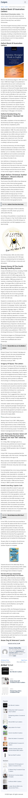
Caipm (14, 655)
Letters (11, 669)
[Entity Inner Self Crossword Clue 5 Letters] (5, 681)
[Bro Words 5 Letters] (5, 671)
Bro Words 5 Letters (16, 672)
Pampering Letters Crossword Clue (15, 691)
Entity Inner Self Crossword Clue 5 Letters (17, 681)
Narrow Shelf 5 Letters (14, 755)
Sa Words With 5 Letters (14, 781)
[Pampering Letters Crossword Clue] (5, 691)
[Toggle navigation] (25, 2)
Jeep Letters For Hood (14, 727)
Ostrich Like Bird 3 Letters (15, 733)
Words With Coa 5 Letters (15, 722)
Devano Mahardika (15, 648)
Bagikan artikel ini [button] (13, 643)
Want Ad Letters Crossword (15, 738)
